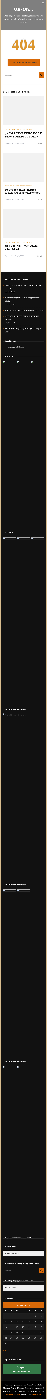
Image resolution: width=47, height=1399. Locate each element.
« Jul (5, 1350)
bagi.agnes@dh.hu (16, 347)
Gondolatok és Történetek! (18, 129)
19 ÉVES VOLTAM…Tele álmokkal (21, 247)
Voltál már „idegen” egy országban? (20, 328)
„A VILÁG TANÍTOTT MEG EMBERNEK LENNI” (22, 318)
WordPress (36, 1394)
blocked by (22, 1369)
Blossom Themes (13, 1394)
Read (39, 143)
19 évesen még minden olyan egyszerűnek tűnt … (23, 191)
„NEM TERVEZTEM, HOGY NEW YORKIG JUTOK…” (23, 135)
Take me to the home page (23, 62)
